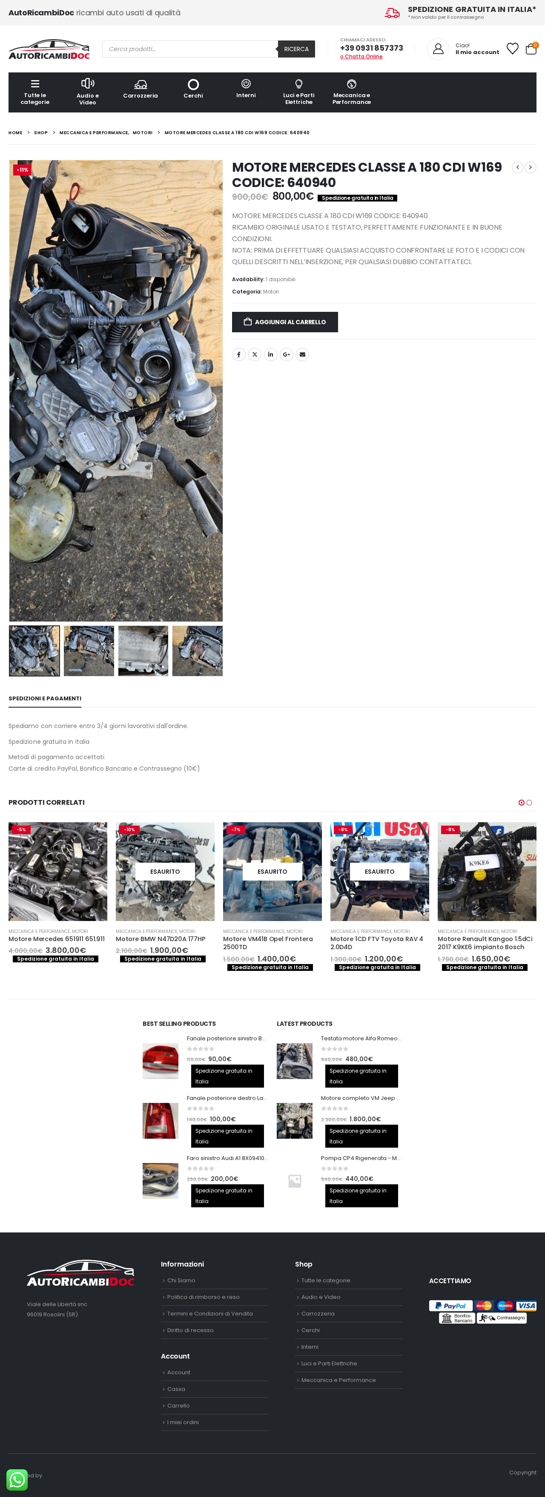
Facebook (239, 354)
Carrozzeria (140, 96)
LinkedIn (271, 354)
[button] (10, 391)
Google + (286, 354)
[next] (530, 167)
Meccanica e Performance (352, 98)
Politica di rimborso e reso (203, 1297)
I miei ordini (183, 1422)
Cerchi (193, 96)
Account (178, 1372)
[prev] (518, 167)
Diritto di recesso (190, 1330)
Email (302, 354)
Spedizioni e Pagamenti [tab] (45, 698)
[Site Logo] (49, 49)
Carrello (178, 1406)
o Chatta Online (361, 56)
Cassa (176, 1389)
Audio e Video (87, 99)
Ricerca (296, 49)
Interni (245, 95)
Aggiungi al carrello (290, 322)
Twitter (254, 354)
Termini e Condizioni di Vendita (210, 1314)
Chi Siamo (181, 1280)
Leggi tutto (93, 836)
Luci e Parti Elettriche (298, 98)
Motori (271, 291)
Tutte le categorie (34, 98)
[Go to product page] (160, 1061)
